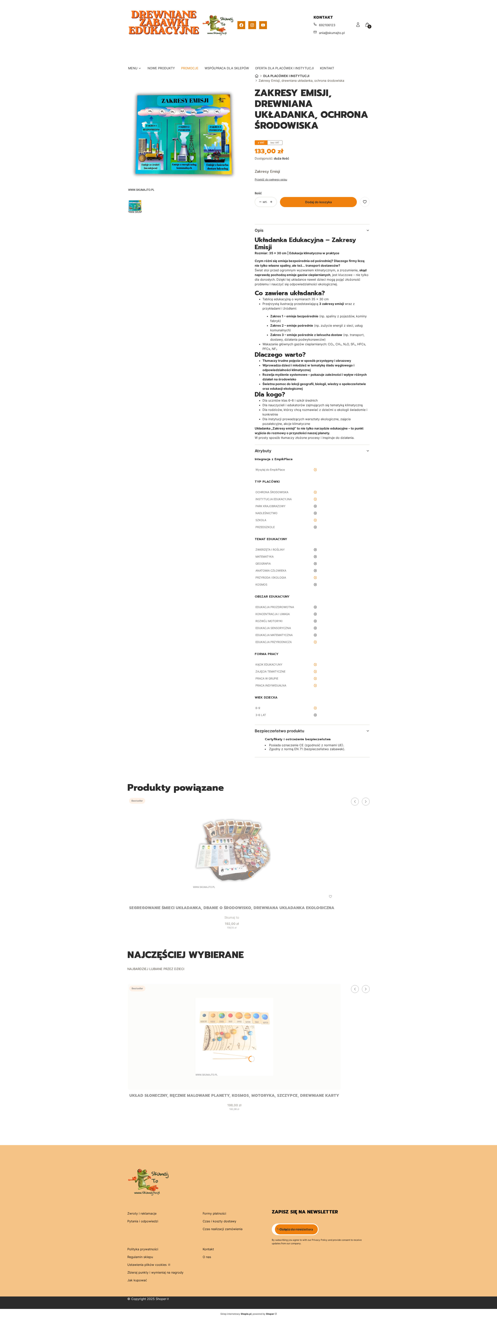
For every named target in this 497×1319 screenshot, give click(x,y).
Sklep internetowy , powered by (247, 1313)
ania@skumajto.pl (332, 33)
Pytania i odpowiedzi (142, 1221)
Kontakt (208, 1249)
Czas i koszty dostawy (219, 1221)
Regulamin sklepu (140, 1257)
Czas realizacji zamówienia (222, 1229)
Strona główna (257, 76)
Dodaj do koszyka (318, 202)
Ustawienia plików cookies (147, 1265)
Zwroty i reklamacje (141, 1213)
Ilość (258, 193)
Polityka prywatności (142, 1249)
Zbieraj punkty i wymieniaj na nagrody (155, 1272)
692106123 (327, 25)
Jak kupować (137, 1280)
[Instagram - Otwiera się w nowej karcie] (252, 25)
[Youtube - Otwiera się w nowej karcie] (263, 25)
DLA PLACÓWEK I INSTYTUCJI (286, 76)
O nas (207, 1257)
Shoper (161, 1299)
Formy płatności (214, 1213)
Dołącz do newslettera (296, 1229)
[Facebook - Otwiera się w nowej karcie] (241, 25)
